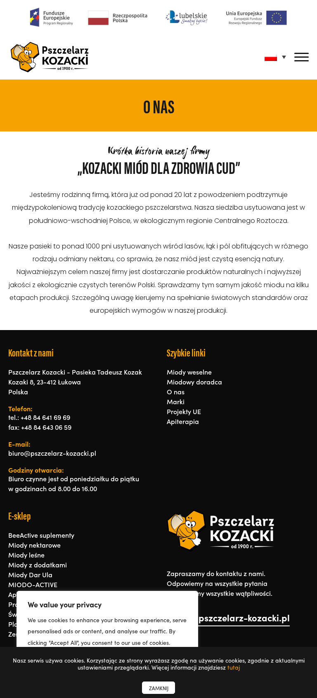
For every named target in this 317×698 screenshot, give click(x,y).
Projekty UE (184, 411)
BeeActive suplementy (41, 534)
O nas (176, 391)
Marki (176, 401)
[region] (107, 636)
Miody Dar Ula (30, 574)
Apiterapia (183, 421)
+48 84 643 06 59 (46, 426)
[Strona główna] (49, 57)
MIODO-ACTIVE (32, 584)
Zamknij (158, 688)
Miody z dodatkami (37, 564)
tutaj (233, 667)
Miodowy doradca (194, 381)
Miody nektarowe (34, 544)
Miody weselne (189, 371)
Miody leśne (26, 554)
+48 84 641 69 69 (45, 417)
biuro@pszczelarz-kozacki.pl (228, 617)
